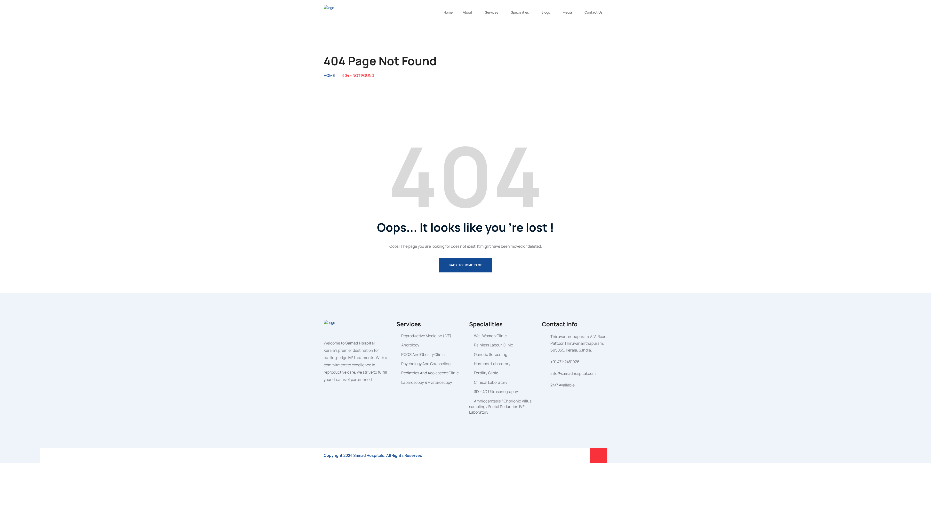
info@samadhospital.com (573, 373)
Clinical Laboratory (490, 382)
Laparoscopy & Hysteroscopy (426, 382)
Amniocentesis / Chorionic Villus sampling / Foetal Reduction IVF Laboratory (500, 406)
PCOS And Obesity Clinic (423, 354)
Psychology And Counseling (425, 363)
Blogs (545, 12)
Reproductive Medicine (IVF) (426, 335)
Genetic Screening (490, 354)
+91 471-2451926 (564, 361)
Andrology (410, 345)
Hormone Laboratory (492, 363)
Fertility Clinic (486, 373)
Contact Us (593, 12)
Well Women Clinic (490, 335)
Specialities (520, 12)
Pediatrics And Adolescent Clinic (430, 373)
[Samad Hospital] (342, 12)
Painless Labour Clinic (493, 345)
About (467, 12)
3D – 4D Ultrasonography (496, 391)
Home (448, 12)
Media (567, 12)
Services (491, 12)
